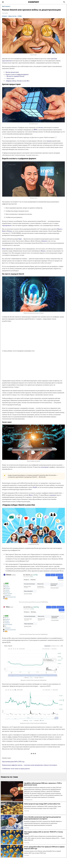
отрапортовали (6, 225)
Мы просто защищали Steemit (15, 76)
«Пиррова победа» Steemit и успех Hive (17, 81)
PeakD (35, 487)
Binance (59, 229)
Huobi (4, 231)
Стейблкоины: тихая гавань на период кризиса (16, 768)
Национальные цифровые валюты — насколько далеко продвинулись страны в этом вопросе (29, 765)
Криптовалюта (6, 6)
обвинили (44, 241)
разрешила (53, 495)
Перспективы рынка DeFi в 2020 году (13, 761)
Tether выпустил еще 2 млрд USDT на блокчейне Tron (42, 804)
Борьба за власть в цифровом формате (17, 74)
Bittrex (31, 495)
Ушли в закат (10, 78)
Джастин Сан (12, 16)
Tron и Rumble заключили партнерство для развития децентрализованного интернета (42, 818)
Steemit (5, 16)
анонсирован (45, 467)
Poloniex (9, 231)
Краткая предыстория (12, 72)
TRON (19, 16)
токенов (48, 141)
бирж (20, 239)
